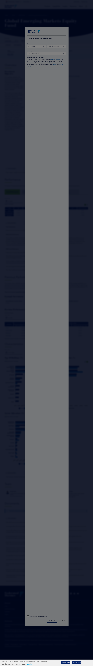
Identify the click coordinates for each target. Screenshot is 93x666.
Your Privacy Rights (66, 662)
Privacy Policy (29, 664)
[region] (46, 663)
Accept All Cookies (77, 662)
